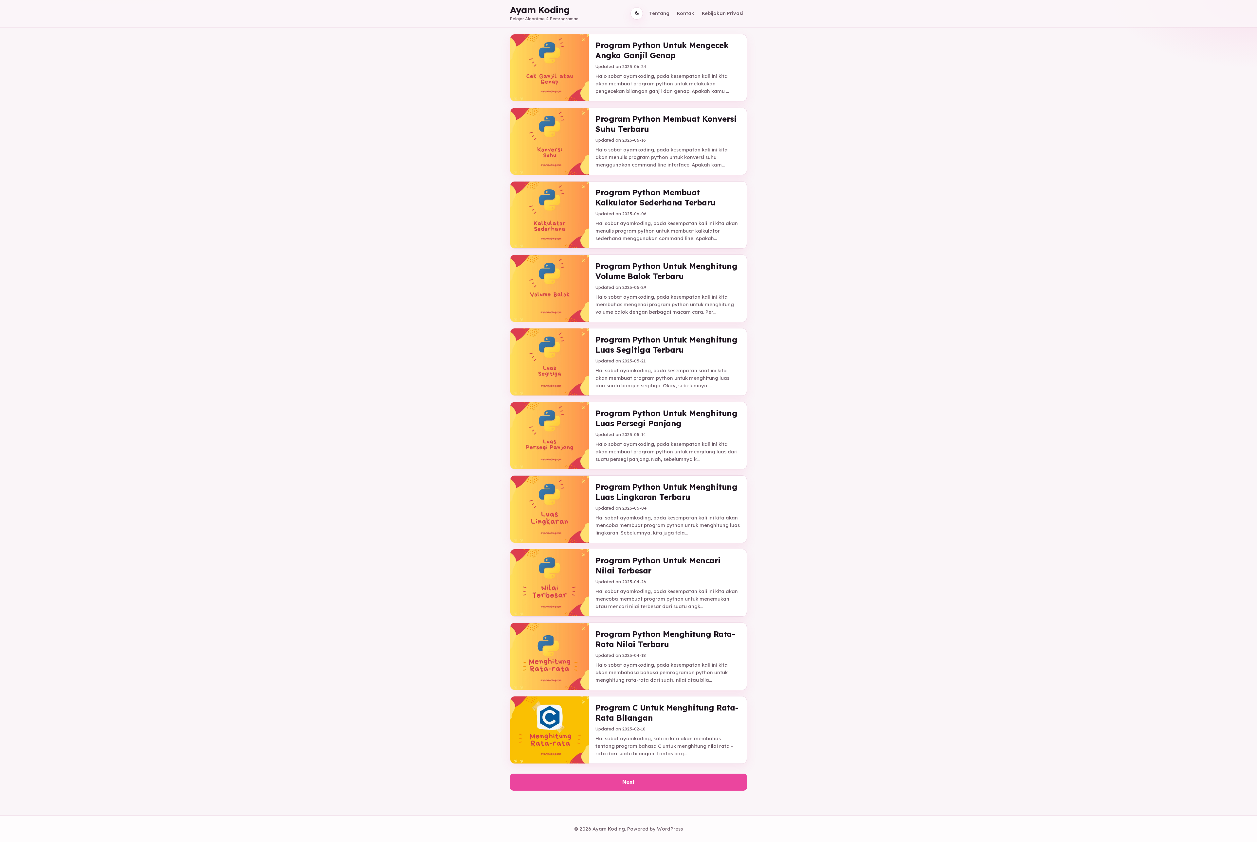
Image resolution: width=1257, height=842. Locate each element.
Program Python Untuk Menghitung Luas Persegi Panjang (666, 418)
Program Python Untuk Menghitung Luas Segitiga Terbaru (666, 345)
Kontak (685, 13)
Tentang (659, 13)
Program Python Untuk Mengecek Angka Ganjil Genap (661, 50)
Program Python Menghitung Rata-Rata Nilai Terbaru (665, 639)
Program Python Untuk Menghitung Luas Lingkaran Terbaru (666, 492)
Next (628, 782)
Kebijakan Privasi (722, 13)
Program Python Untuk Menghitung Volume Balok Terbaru (666, 271)
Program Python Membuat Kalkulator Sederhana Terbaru (655, 197)
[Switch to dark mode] (636, 13)
